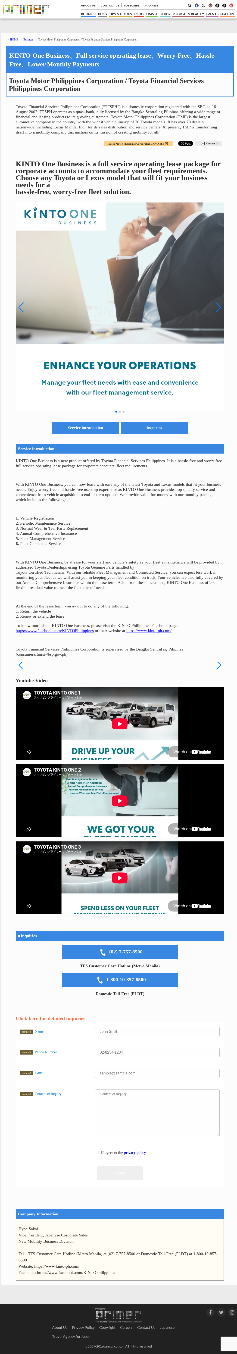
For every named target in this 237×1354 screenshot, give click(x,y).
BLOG (102, 14)
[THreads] (224, 7)
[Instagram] (210, 5)
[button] (116, 412)
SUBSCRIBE (132, 5)
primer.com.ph (114, 1346)
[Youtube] (231, 5)
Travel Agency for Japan (71, 1336)
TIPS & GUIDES (120, 14)
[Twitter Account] (203, 5)
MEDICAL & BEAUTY (188, 14)
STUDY (165, 14)
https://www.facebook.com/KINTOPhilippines (55, 630)
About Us (59, 1327)
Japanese (167, 1327)
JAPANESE (151, 5)
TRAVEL (152, 14)
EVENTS (212, 14)
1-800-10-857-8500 (126, 979)
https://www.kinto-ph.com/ (149, 630)
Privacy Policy (83, 1327)
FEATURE (227, 14)
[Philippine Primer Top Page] (26, 17)
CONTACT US (109, 5)
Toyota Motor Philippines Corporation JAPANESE (135, 143)
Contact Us (212, 143)
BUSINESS (88, 14)
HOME (14, 39)
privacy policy (135, 1153)
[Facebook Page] (196, 5)
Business (28, 39)
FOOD (139, 14)
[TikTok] (217, 7)
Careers (126, 1327)
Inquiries (154, 428)
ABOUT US (88, 5)
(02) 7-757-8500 (126, 952)
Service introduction (85, 428)
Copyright (107, 1327)
